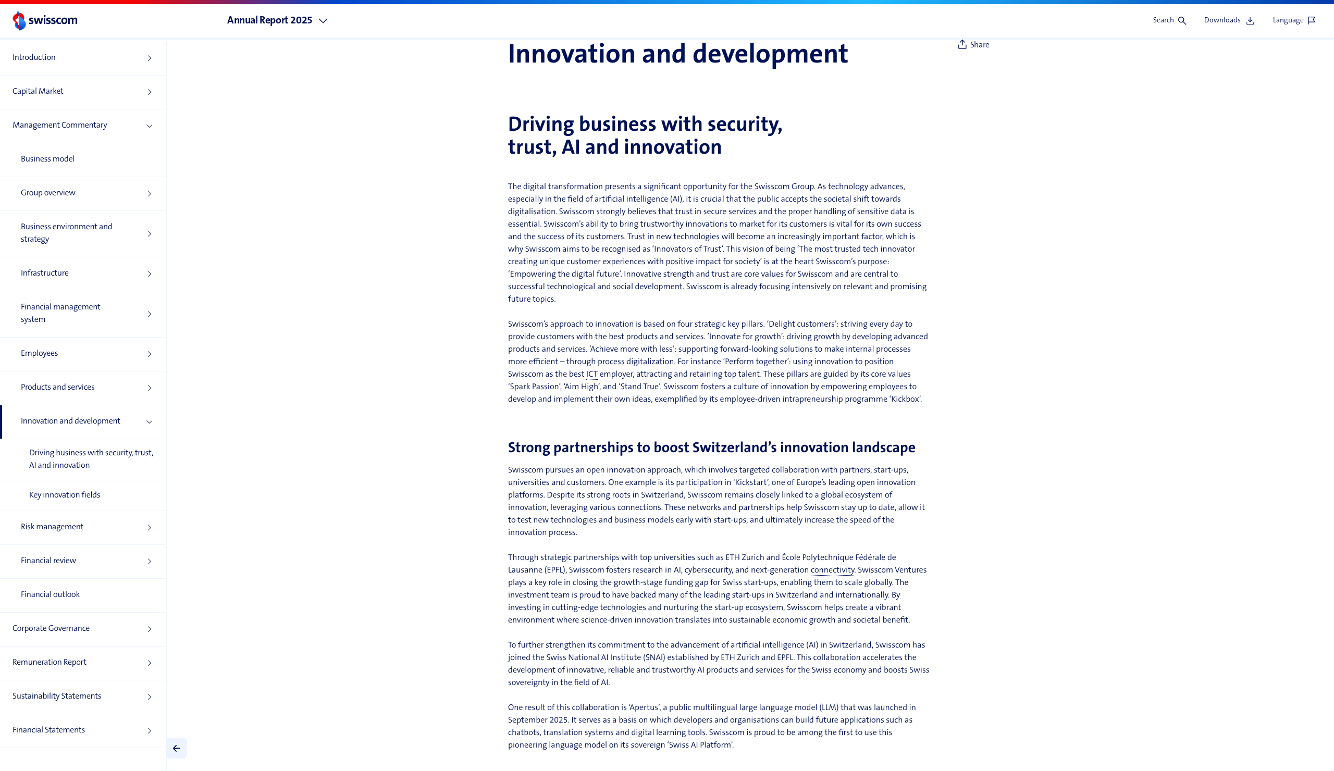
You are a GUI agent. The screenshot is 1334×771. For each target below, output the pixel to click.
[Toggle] (176, 748)
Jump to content (78, 5)
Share (980, 45)
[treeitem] (83, 59)
